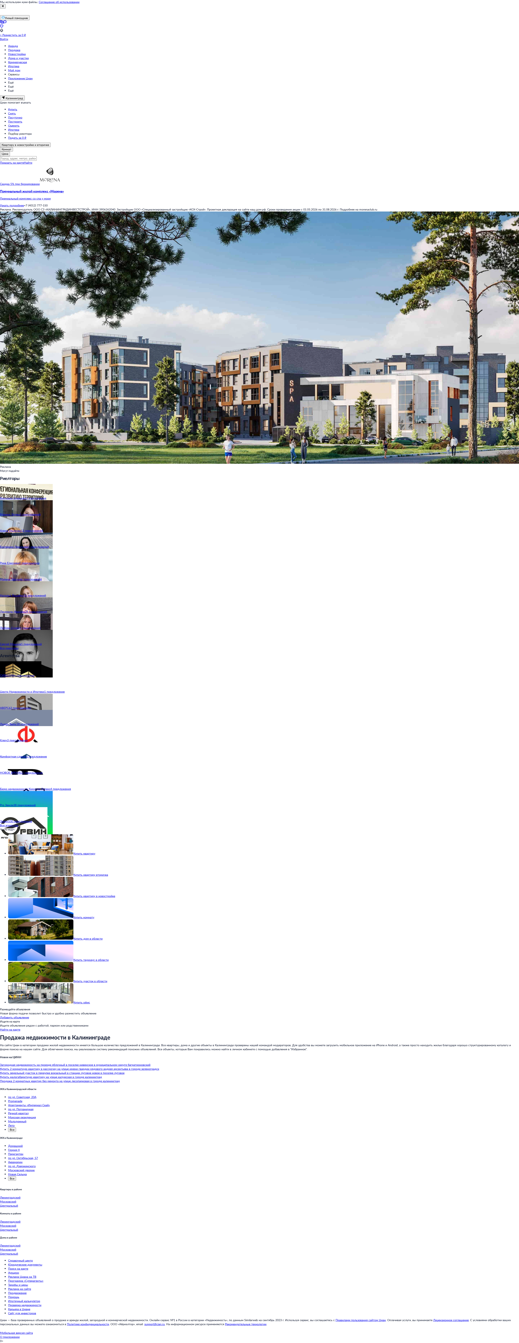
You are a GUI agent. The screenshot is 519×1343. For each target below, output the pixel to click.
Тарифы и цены (18, 1285)
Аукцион (13, 1273)
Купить (12, 109)
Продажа (14, 50)
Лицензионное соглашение (451, 1320)
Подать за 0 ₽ (17, 138)
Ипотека (13, 66)
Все (12, 1129)
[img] (50, 184)
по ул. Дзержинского (22, 1166)
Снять (12, 113)
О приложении (10, 1337)
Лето (11, 1125)
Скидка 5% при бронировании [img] (20, 184)
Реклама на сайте (19, 1289)
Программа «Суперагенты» (25, 1281)
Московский (8, 1201)
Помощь (13, 1297)
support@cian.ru (154, 1324)
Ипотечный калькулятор (24, 1301)
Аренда (13, 46)
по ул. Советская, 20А (22, 1097)
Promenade (15, 1101)
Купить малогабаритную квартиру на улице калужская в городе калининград (51, 1077)
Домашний (15, 1146)
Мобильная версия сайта (16, 1333)
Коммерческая (17, 62)
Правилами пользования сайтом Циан (361, 1320)
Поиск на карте (18, 1268)
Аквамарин (15, 1162)
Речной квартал (18, 1113)
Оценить (13, 125)
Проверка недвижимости (24, 1305)
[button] (259, 195)
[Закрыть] (3, 6)
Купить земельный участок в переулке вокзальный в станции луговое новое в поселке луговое (62, 1073)
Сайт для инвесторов (22, 1313)
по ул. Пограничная (20, 1109)
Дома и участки (18, 58)
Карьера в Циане (19, 1309)
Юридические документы (25, 1264)
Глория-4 (14, 1150)
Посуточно (15, 117)
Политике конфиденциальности (88, 1324)
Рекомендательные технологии (245, 1324)
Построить (15, 121)
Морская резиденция (22, 1117)
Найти (28, 163)
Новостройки (17, 54)
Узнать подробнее (12, 205)
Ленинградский (10, 1197)
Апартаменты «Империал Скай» (29, 1105)
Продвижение (17, 1293)
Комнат (6, 149)
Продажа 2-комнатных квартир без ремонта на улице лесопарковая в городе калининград (60, 1081)
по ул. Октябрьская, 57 (23, 1158)
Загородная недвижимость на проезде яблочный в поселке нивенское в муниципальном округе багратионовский (75, 1065)
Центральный (9, 1205)
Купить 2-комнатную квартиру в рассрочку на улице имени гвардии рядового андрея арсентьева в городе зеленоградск (79, 1069)
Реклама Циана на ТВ (22, 1277)
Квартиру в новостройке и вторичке (25, 145)
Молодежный (17, 1121)
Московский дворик (21, 1170)
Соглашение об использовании (59, 2)
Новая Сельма (17, 1174)
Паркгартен (15, 1154)
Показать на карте (12, 163)
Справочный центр (20, 1260)
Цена (5, 154)
